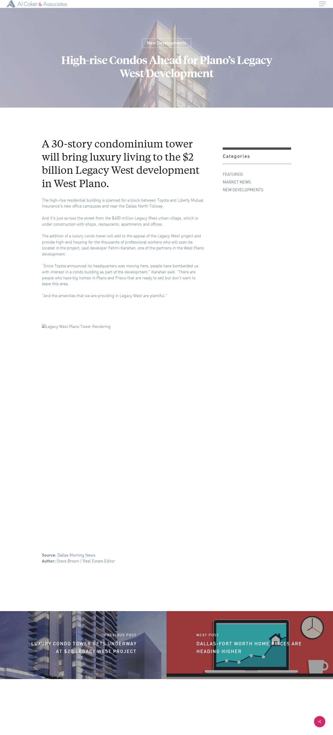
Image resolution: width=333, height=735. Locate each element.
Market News (237, 182)
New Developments (166, 43)
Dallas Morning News (76, 555)
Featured (233, 175)
